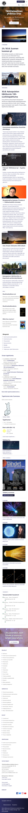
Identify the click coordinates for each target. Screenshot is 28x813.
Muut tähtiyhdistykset (8, 710)
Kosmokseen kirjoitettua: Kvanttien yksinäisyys (14, 128)
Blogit (3, 715)
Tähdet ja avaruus (6, 457)
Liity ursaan (21, 1)
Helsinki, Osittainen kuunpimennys (17, 602)
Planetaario (5, 662)
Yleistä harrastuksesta (8, 692)
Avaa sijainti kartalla (6, 779)
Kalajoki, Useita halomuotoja (15, 619)
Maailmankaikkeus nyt (9, 294)
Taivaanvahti (5, 592)
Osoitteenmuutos (8, 339)
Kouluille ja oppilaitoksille (8, 678)
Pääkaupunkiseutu (7, 708)
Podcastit (5, 672)
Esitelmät (5, 666)
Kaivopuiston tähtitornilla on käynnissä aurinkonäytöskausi (12, 277)
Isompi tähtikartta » (7, 450)
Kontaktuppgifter (6, 784)
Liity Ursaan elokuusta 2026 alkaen (14, 246)
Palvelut (4, 650)
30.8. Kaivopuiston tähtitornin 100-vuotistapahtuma (10, 94)
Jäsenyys (5, 653)
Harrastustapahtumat (8, 704)
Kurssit (4, 668)
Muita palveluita (6, 682)
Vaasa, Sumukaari (13, 597)
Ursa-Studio (5, 674)
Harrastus (5, 689)
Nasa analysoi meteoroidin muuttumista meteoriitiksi (12, 563)
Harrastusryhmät (7, 700)
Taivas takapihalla (7, 735)
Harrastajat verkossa (8, 706)
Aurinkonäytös (10, 360)
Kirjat (4, 291)
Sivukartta (14, 805)
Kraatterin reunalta (7, 724)
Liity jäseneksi (13, 23)
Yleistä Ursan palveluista (8, 657)
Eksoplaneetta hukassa (8, 726)
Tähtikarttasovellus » (7, 453)
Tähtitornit (5, 664)
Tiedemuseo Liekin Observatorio (11, 349)
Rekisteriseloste (7, 805)
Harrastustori (7, 347)
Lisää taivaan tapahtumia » (9, 436)
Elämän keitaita (6, 733)
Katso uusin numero (8, 495)
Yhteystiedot (7, 341)
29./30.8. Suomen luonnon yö (10, 50)
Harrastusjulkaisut (7, 702)
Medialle (5, 345)
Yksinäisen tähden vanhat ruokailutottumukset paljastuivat (13, 540)
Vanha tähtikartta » (7, 452)
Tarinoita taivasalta (7, 728)
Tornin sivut (4, 777)
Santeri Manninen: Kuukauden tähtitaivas (12, 379)
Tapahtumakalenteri (7, 684)
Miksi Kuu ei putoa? (8, 319)
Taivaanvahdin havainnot (11, 595)
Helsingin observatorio (8, 757)
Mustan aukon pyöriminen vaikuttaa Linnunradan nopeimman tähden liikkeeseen (14, 585)
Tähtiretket (5, 670)
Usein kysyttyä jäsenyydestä (10, 337)
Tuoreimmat (5, 718)
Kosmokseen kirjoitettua (8, 720)
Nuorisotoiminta (7, 343)
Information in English (7, 786)
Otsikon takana (6, 731)
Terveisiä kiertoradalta (8, 722)
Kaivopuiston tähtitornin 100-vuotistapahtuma (13, 366)
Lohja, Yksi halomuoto (14, 609)
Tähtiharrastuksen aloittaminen (10, 694)
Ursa (10, 801)
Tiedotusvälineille (7, 676)
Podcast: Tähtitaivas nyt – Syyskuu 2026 (14, 169)
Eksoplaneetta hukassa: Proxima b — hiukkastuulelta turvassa (14, 201)
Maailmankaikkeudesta (9, 306)
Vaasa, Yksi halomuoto (14, 614)
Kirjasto (4, 680)
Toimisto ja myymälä (7, 659)
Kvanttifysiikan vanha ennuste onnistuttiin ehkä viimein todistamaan (14, 518)
